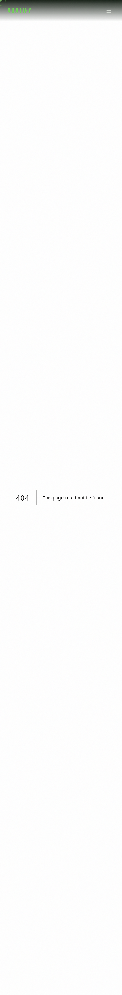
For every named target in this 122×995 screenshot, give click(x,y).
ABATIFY (20, 10)
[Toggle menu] (108, 10)
